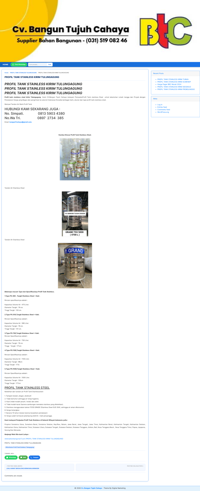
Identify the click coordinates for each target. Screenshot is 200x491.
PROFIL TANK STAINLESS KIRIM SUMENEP (174, 82)
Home (6, 72)
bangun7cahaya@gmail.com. (20, 122)
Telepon (35, 457)
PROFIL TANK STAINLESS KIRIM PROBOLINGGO (176, 89)
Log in (159, 105)
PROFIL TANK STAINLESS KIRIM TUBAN (172, 79)
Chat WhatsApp (20, 64)
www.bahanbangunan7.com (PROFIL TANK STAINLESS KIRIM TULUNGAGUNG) (34, 439)
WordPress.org (163, 112)
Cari (49, 64)
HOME (5, 64)
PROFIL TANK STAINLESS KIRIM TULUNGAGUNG (32, 77)
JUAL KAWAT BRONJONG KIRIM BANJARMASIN (22, 468)
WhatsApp (12, 457)
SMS (24, 457)
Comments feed (163, 110)
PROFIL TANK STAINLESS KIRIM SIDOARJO (174, 87)
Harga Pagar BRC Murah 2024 (169, 84)
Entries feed (162, 107)
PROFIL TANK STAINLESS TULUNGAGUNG (23, 72)
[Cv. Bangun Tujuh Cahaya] (100, 31)
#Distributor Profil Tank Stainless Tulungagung (20, 447)
